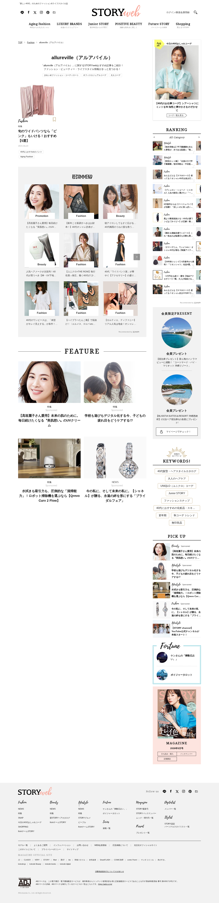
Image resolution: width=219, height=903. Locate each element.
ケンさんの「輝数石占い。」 (115, 809)
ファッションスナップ (177, 500)
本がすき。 (162, 860)
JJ (19, 860)
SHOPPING (23, 827)
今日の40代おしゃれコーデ (30, 822)
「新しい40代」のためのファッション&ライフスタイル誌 (43, 3)
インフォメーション (62, 845)
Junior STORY (176, 493)
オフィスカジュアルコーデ (94, 75)
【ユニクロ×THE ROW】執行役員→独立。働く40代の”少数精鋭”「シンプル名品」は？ (80, 275)
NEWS (21, 809)
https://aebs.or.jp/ (105, 884)
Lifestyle (83, 802)
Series (106, 821)
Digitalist (169, 802)
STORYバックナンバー (146, 813)
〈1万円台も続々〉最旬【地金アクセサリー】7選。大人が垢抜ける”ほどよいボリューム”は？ (179, 279)
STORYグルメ (84, 818)
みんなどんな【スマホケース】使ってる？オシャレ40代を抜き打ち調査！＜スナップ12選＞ (178, 178)
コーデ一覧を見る (176, 115)
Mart (55, 860)
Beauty (54, 802)
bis (69, 860)
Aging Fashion (26, 157)
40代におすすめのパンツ (31, 152)
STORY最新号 (142, 809)
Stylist (168, 817)
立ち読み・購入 (167, 754)
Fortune (107, 802)
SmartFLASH (105, 860)
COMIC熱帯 (118, 860)
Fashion (22, 802)
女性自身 (92, 860)
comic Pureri (132, 860)
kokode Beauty (35, 864)
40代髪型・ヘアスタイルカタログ (176, 471)
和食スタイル (80, 860)
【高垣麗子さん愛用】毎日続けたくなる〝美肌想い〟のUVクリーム (42, 227)
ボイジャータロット (181, 674)
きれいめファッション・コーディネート (61, 75)
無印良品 (177, 522)
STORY (46, 860)
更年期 (162, 515)
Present (140, 826)
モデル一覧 (23, 845)
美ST (63, 860)
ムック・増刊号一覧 (144, 818)
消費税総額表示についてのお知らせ (109, 871)
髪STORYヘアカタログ (60, 818)
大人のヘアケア (177, 478)
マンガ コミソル (147, 860)
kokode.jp (22, 864)
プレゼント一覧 (143, 833)
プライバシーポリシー (51, 849)
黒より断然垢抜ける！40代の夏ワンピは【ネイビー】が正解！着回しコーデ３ (178, 221)
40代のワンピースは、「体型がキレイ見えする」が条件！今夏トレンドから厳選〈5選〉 (42, 324)
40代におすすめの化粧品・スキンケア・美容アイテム (178, 508)
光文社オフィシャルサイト (145, 845)
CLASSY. (27, 860)
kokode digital (65, 864)
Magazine (141, 802)
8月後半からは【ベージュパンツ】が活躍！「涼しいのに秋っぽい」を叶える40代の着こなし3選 (179, 207)
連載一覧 (106, 828)
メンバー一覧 (170, 809)
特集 (20, 813)
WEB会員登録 (100, 845)
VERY (37, 860)
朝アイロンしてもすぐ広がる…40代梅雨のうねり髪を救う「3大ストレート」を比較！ (120, 227)
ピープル (82, 822)
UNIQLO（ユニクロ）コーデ (176, 486)
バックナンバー (186, 754)
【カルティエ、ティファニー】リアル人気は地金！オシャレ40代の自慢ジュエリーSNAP (120, 324)
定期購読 (167, 759)
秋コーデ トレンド (184, 515)
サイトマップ (72, 849)
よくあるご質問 (40, 845)
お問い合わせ (82, 845)
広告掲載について (120, 845)
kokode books (50, 864)
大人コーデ (115, 75)
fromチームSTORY (26, 831)
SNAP (20, 818)
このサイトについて (26, 849)
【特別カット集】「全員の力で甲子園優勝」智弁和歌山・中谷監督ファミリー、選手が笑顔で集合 (178, 164)
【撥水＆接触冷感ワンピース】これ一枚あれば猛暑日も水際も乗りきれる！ (178, 236)
